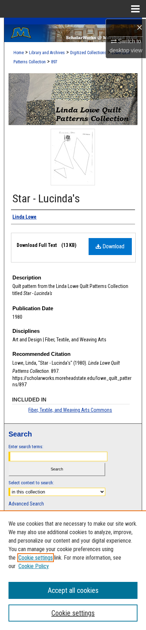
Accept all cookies (73, 590)
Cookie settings (35, 557)
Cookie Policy (33, 566)
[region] (73, 570)
